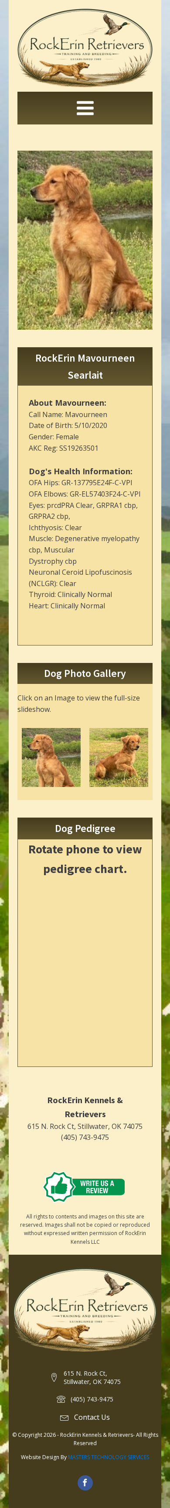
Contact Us (92, 1417)
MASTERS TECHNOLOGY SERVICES (108, 1457)
